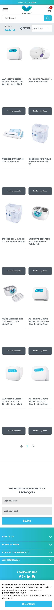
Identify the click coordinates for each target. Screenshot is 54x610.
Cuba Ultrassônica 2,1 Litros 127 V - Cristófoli (12, 321)
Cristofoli (9, 30)
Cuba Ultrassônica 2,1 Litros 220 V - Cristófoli (39, 241)
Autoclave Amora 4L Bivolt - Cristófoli (40, 80)
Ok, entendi (28, 604)
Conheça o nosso (27, 2)
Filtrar (26, 28)
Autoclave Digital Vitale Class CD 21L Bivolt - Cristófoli (12, 82)
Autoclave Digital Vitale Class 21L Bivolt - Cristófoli (12, 401)
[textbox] (27, 18)
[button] (42, 28)
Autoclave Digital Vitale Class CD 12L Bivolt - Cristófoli (38, 321)
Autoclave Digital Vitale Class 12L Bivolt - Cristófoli (38, 401)
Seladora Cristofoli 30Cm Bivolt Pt (13, 160)
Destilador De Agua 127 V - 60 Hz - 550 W (13, 240)
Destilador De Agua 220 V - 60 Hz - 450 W (39, 162)
